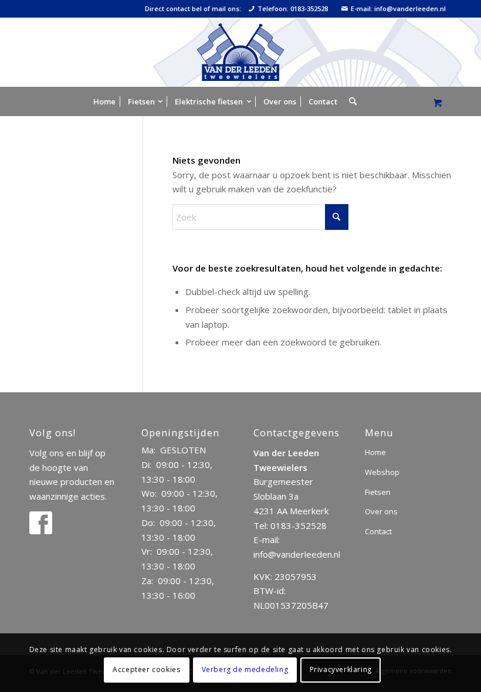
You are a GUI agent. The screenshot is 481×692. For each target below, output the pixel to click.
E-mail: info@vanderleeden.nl (398, 8)
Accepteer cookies (146, 669)
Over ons (381, 511)
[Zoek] (350, 101)
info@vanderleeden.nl (296, 554)
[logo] (240, 52)
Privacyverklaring (341, 669)
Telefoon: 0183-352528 (293, 8)
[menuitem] (104, 101)
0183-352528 (298, 525)
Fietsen (378, 492)
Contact (378, 531)
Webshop (382, 472)
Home (375, 452)
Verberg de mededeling (245, 669)
